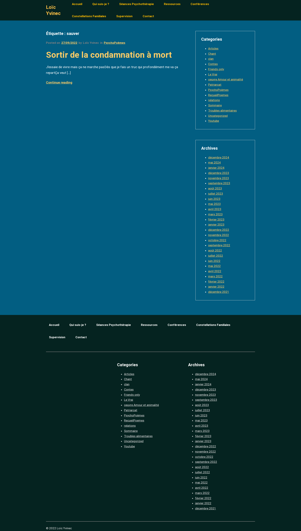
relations (214, 100)
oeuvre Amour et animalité (225, 79)
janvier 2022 (216, 286)
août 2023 (215, 188)
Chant (212, 53)
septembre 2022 (219, 245)
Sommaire (215, 105)
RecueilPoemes (218, 95)
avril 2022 (214, 271)
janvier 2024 (216, 167)
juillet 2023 (215, 193)
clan (211, 58)
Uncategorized (218, 115)
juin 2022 (214, 261)
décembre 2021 (218, 292)
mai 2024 (214, 162)
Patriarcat (214, 84)
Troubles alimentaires (222, 110)
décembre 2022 (218, 230)
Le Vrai (212, 74)
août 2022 (215, 250)
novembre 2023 (218, 178)
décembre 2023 (218, 173)
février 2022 (216, 281)
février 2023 (216, 219)
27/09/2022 (69, 42)
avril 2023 (214, 209)
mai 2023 (214, 204)
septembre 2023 (219, 183)
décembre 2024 (218, 157)
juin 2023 (214, 199)
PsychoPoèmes (114, 42)
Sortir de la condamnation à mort (109, 55)
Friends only (216, 69)
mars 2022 (215, 276)
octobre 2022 (217, 240)
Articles (213, 48)
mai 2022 (214, 266)
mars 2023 (215, 214)
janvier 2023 (216, 224)
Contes (213, 64)
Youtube (213, 121)
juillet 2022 (215, 255)
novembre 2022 (218, 235)
